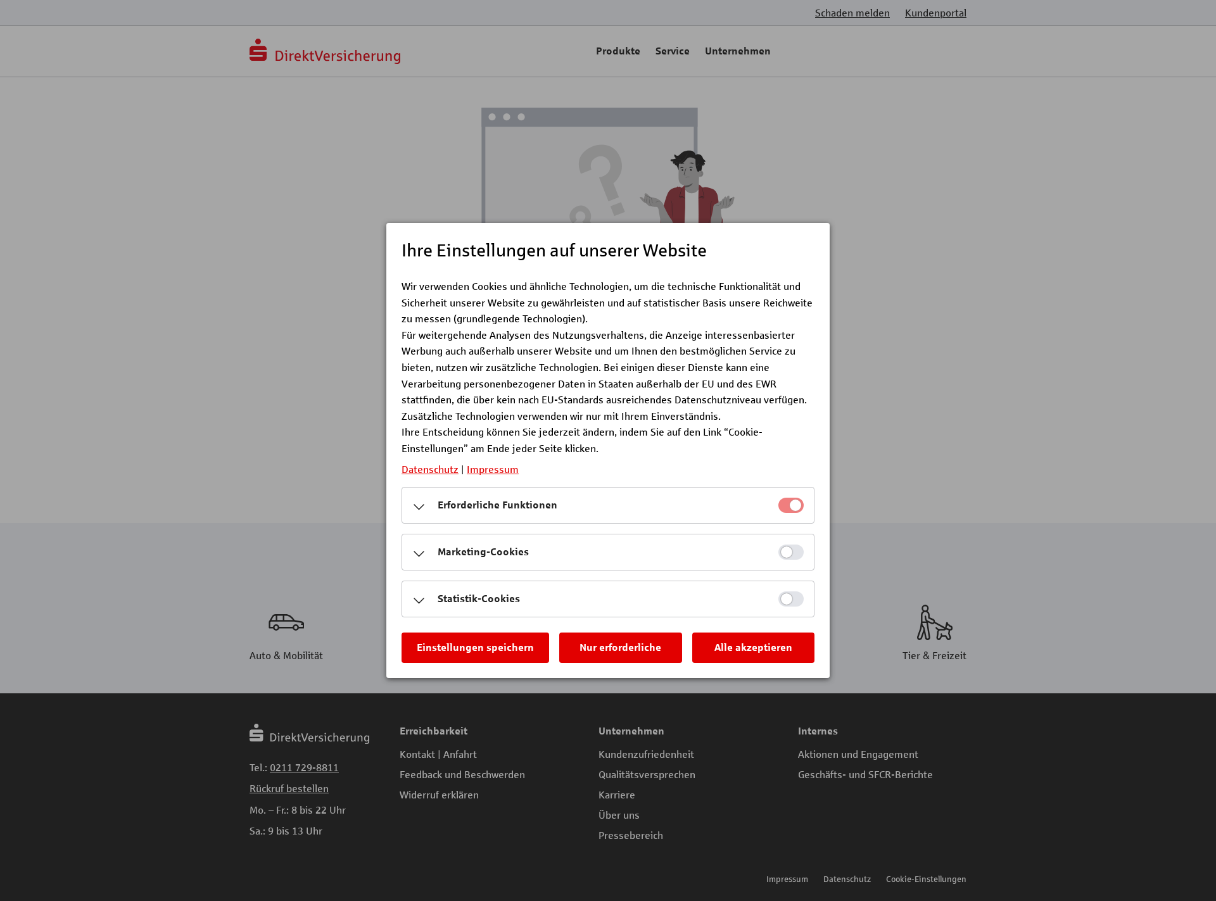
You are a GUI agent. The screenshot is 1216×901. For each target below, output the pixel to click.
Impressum (493, 469)
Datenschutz (430, 469)
